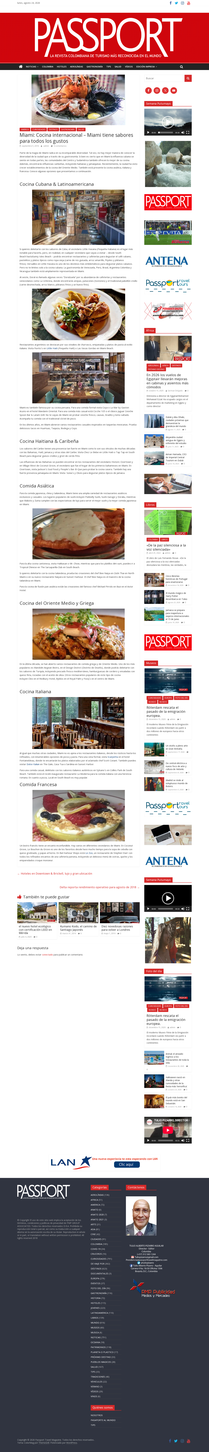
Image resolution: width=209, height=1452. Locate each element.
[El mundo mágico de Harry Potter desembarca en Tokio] (154, 591)
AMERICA (25, 129)
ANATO (94, 1209)
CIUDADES (96, 1239)
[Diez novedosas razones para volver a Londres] (120, 904)
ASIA (93, 1229)
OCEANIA (95, 1342)
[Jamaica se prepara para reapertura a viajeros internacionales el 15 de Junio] (154, 608)
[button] (168, 122)
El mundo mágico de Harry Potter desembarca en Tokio (176, 596)
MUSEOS (163, 702)
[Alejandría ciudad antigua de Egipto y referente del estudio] (154, 435)
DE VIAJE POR (97, 1263)
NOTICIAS (31, 66)
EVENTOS (95, 1283)
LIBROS (164, 539)
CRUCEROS (96, 1253)
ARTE (93, 1224)
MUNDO (152, 702)
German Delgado (175, 390)
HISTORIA (96, 1298)
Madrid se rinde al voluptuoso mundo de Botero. (177, 783)
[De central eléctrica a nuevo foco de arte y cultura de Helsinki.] (154, 761)
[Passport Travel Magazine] (104, 14)
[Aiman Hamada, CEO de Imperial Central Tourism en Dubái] (154, 452)
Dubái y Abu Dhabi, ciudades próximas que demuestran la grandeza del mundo (177, 422)
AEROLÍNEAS (76, 66)
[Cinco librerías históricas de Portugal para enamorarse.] (154, 574)
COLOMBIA (47, 66)
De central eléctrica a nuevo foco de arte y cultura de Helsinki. (176, 766)
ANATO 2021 (97, 1219)
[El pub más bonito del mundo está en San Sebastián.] (154, 1096)
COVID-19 (96, 1248)
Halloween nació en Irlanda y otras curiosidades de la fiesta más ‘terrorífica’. (176, 1082)
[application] (168, 122)
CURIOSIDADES (38, 129)
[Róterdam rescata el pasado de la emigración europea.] (168, 670)
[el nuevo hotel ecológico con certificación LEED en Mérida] (37, 904)
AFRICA (165, 365)
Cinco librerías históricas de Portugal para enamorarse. (176, 579)
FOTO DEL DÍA (181, 698)
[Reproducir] (148, 132)
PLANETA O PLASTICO (102, 1352)
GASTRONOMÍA (95, 66)
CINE (93, 1234)
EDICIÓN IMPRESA (145, 66)
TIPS (108, 66)
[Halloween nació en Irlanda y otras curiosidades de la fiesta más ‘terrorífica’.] (154, 1075)
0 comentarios (59, 146)
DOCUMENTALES (99, 1273)
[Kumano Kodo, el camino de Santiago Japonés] (78, 904)
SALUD (118, 66)
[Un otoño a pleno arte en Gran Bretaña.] (154, 744)
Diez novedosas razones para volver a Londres (117, 928)
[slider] (165, 132)
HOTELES (61, 66)
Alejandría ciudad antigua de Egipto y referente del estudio (176, 440)
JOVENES (95, 1307)
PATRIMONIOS (98, 1347)
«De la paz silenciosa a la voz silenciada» (166, 547)
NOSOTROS (97, 1415)
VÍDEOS (129, 66)
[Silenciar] (182, 132)
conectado (47, 954)
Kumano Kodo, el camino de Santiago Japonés (78, 928)
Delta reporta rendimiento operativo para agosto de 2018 (100, 887)
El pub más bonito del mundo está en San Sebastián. (176, 1100)
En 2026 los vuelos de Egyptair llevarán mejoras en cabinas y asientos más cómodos (167, 380)
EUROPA (168, 698)
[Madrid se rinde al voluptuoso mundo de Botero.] (154, 778)
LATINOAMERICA (99, 1312)
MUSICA (95, 1332)
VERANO (95, 1386)
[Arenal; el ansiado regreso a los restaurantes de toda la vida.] (154, 1052)
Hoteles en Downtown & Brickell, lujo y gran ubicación (54, 873)
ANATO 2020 (97, 1214)
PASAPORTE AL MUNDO (103, 1420)
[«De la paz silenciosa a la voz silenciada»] (168, 511)
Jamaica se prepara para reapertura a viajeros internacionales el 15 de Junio (177, 615)
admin (46, 146)
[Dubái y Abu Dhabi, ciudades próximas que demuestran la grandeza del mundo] (154, 415)
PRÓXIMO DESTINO (156, 369)
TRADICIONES (98, 1376)
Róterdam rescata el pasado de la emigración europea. (166, 711)
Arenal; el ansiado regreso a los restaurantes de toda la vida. (177, 1058)
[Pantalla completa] (187, 132)
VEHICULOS (96, 1381)
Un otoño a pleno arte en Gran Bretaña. (177, 747)
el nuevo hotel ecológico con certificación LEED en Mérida (35, 929)
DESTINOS (53, 129)
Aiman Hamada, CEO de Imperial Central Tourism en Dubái (176, 457)
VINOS (94, 1396)
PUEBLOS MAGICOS (101, 1361)
